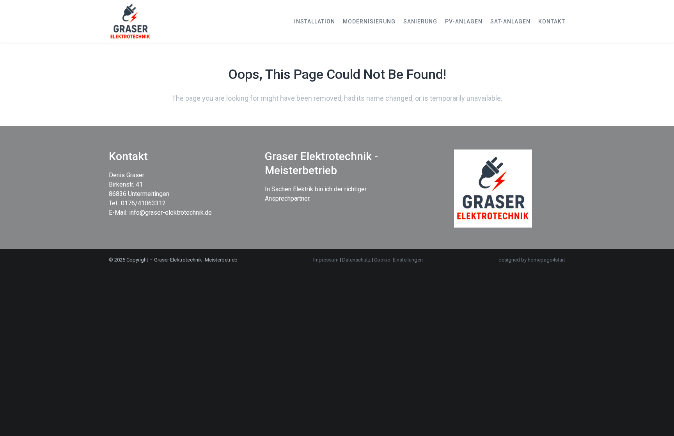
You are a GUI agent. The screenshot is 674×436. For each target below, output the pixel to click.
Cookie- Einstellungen (398, 260)
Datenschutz (357, 260)
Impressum (326, 260)
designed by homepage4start (531, 260)
